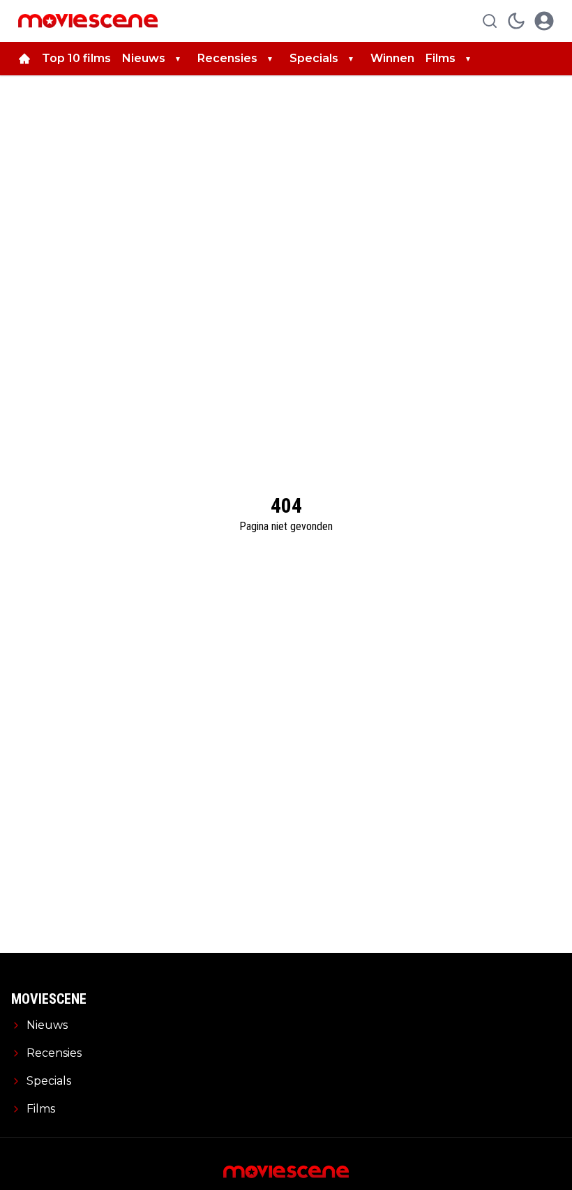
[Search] (489, 21)
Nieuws (143, 58)
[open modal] (544, 21)
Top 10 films (76, 58)
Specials (313, 58)
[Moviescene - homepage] (88, 21)
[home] (24, 58)
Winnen (392, 58)
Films (441, 58)
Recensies (227, 58)
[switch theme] (516, 21)
